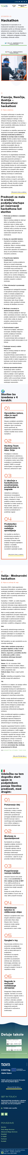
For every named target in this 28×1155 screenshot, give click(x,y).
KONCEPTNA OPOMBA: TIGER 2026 (15, 750)
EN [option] (19, 1)
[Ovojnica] (6, 1114)
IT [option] (26, 1)
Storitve (3, 1127)
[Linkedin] (2, 1114)
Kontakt (3, 1141)
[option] (19, 2)
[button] (14, 6)
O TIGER (3, 1136)
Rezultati (4, 1134)
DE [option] (21, 1)
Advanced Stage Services (9, 1132)
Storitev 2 (6, 16)
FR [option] (24, 1)
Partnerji (4, 1139)
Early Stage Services (7, 1129)
